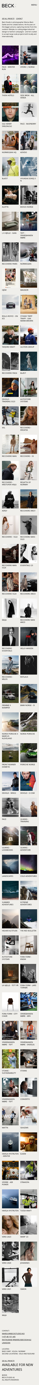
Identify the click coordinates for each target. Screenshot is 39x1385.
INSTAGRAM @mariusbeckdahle (16, 1340)
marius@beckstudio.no (13, 1333)
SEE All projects (8, 19)
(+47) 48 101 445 (9, 1336)
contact (19, 19)
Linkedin (6, 1343)
